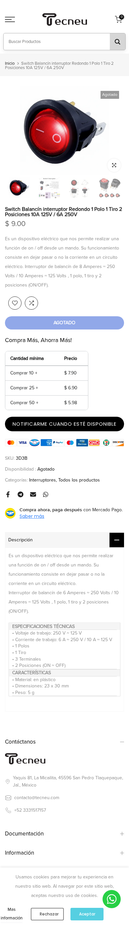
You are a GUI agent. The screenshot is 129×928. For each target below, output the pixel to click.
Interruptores (42, 480)
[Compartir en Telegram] (20, 494)
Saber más (32, 516)
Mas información (11, 914)
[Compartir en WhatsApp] (46, 494)
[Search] (117, 41)
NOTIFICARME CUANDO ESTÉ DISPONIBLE (64, 423)
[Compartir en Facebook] (8, 494)
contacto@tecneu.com (36, 797)
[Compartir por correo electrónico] (33, 494)
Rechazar (49, 914)
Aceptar (87, 914)
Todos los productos (79, 480)
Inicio (10, 63)
